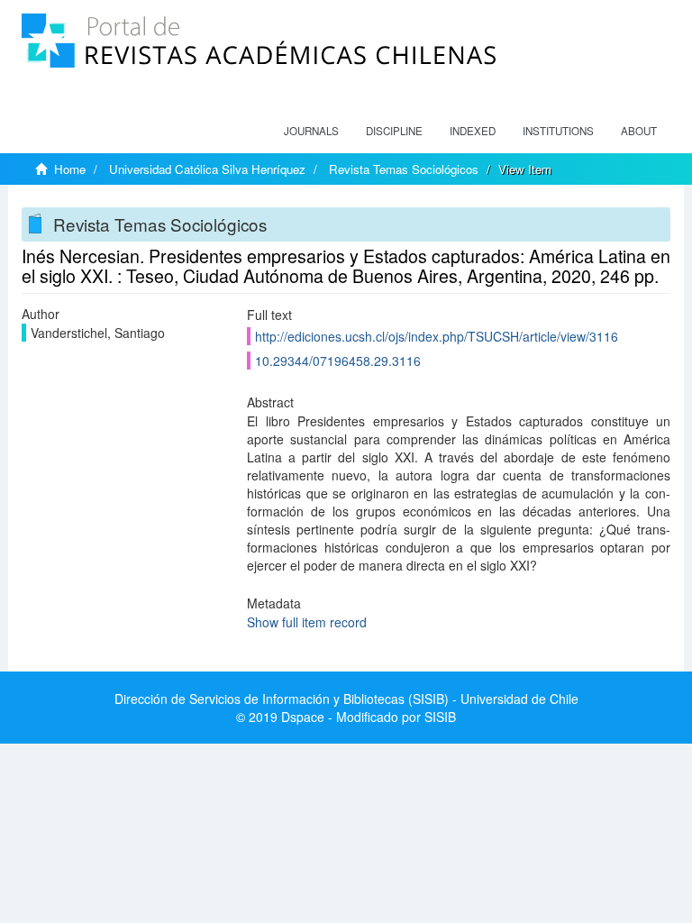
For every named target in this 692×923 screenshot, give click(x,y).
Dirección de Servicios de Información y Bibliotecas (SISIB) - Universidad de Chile (346, 699)
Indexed (473, 130)
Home (70, 169)
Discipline (394, 130)
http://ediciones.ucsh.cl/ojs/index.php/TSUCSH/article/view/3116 (436, 336)
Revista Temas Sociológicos (403, 169)
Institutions (558, 130)
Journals (311, 130)
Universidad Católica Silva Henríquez (207, 169)
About (639, 130)
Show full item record (307, 622)
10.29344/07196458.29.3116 (338, 361)
